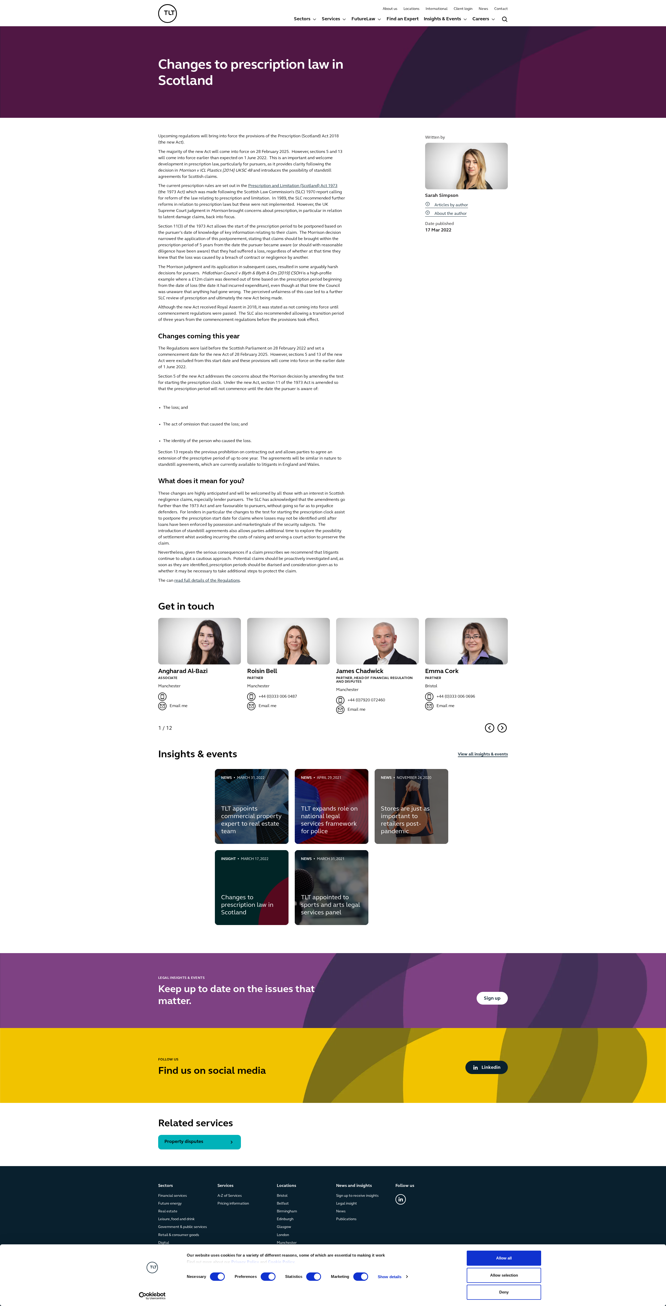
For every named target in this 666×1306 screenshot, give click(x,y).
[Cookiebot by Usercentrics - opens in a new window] (152, 1296)
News (483, 9)
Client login (463, 9)
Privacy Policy (245, 1262)
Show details (389, 1277)
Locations (411, 9)
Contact (501, 9)
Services (331, 19)
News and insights (354, 1186)
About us (390, 9)
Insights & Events (442, 19)
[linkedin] (400, 1199)
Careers (480, 19)
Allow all (504, 1258)
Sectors (302, 19)
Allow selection (504, 1275)
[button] (305, 20)
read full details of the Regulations (207, 581)
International (436, 9)
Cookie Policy (281, 1262)
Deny (504, 1292)
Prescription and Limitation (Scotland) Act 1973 (292, 186)
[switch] (268, 1276)
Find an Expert (403, 19)
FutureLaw (363, 19)
